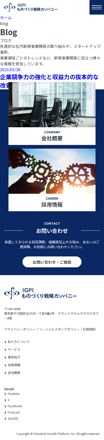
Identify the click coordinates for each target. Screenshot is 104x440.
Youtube (14, 393)
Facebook (15, 406)
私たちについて (19, 341)
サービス (14, 349)
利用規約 (89, 329)
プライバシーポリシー (20, 329)
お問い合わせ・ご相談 (52, 262)
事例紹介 (14, 357)
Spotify (13, 418)
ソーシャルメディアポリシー (59, 329)
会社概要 (14, 372)
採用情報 (14, 365)
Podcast (14, 412)
